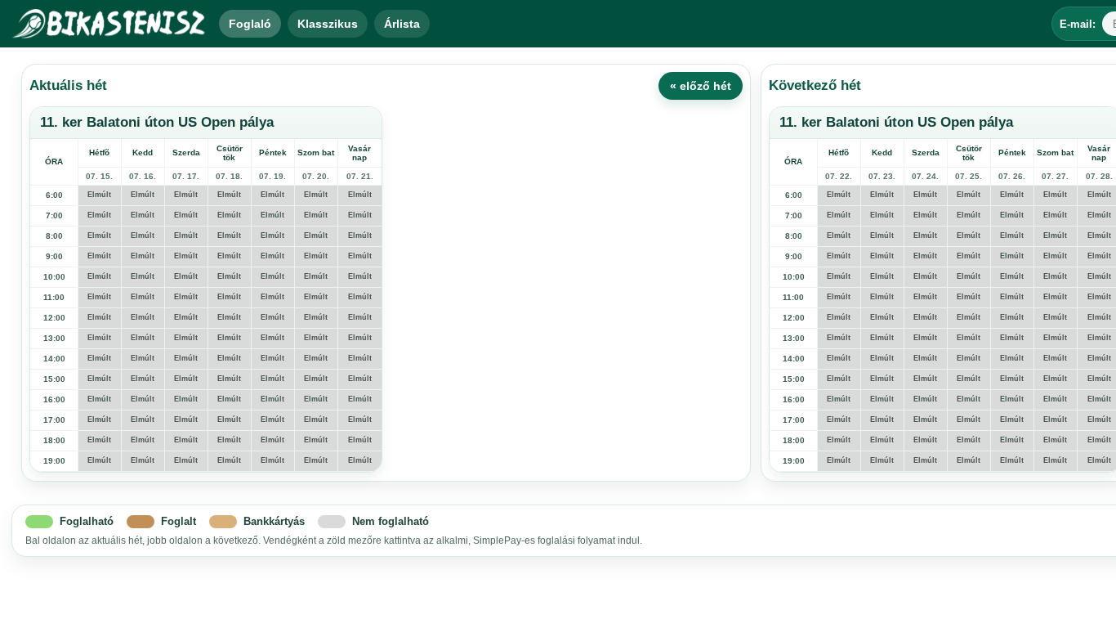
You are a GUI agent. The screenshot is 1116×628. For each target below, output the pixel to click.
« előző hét (700, 85)
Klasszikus (327, 23)
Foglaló (250, 23)
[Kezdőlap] (109, 23)
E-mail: (1078, 24)
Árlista (402, 23)
